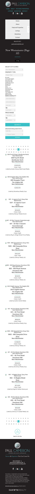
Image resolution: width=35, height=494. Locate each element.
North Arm (7, 85)
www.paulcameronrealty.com (17, 464)
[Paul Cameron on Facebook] (13, 14)
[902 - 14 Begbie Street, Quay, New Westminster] (17, 376)
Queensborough (9, 89)
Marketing (17, 11)
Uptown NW (8, 93)
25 (25, 149)
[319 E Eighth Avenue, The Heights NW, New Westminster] (17, 287)
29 (11, 152)
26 (27, 149)
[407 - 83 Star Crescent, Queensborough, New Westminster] (17, 221)
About (13, 9)
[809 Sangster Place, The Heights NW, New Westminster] (17, 178)
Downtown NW (8, 80)
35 (25, 152)
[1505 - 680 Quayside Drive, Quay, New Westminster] (17, 244)
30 (13, 152)
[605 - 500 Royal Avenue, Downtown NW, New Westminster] (17, 266)
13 (20, 146)
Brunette (7, 77)
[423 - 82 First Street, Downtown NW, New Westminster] (17, 310)
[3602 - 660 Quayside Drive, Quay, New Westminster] (17, 332)
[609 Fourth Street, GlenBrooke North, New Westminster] (17, 155)
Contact (24, 11)
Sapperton (7, 90)
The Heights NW (9, 92)
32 (18, 152)
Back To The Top (17, 436)
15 (25, 146)
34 (23, 152)
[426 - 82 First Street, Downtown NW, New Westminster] (17, 398)
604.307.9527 (17, 41)
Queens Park (8, 88)
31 (16, 152)
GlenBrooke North (9, 82)
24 (23, 149)
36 (27, 152)
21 (16, 149)
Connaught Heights (9, 78)
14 (23, 146)
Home (8, 9)
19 (11, 149)
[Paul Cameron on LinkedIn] (17, 14)
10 (13, 146)
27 (6, 152)
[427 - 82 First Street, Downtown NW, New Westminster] (17, 353)
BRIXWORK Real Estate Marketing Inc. (12, 486)
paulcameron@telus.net (17, 44)
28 (9, 152)
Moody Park (8, 84)
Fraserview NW (8, 81)
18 (9, 149)
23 (20, 149)
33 (20, 152)
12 (18, 146)
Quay (6, 86)
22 (18, 149)
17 (6, 149)
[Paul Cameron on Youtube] (22, 14)
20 (13, 149)
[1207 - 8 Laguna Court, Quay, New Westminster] (17, 200)
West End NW (8, 94)
